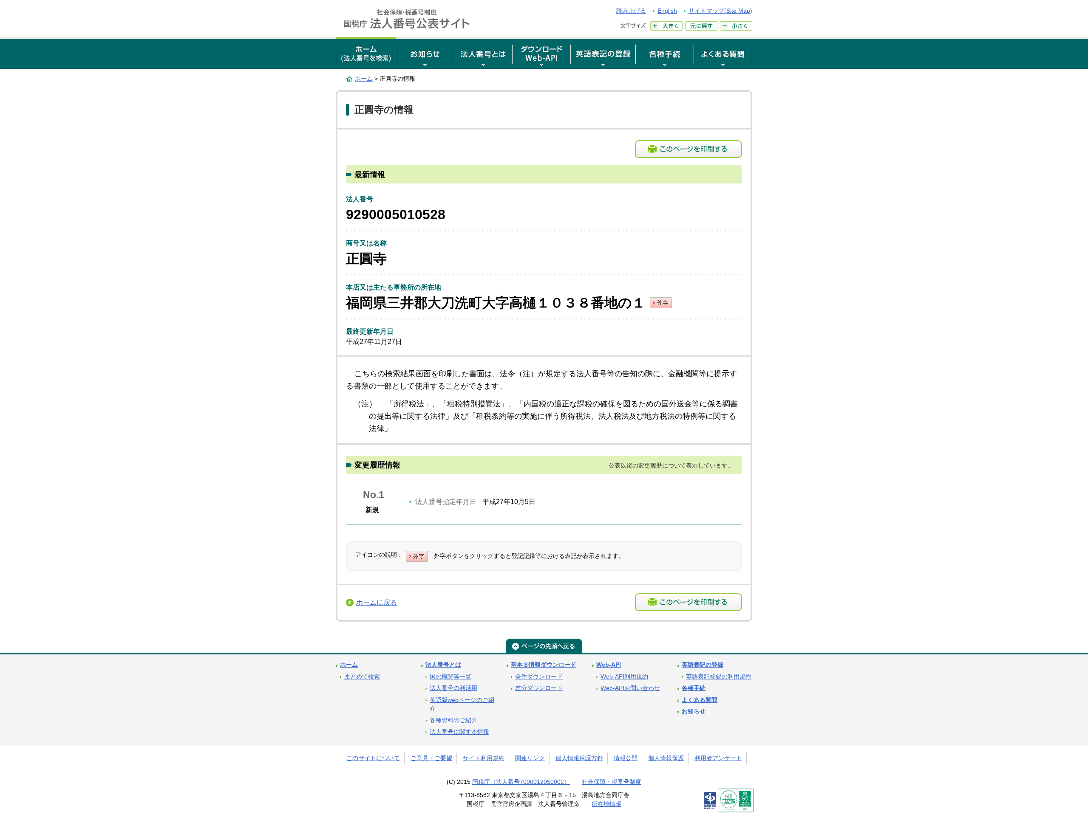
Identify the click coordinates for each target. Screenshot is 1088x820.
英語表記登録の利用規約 (718, 676)
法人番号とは (443, 665)
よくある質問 (699, 700)
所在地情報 (606, 804)
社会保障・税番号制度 (611, 782)
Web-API (608, 665)
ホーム (364, 78)
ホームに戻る (376, 602)
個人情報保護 (666, 758)
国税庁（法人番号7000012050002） (521, 782)
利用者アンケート (718, 758)
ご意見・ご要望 (431, 758)
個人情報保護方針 (579, 758)
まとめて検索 (362, 676)
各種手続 (694, 688)
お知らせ (694, 711)
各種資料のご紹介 (453, 720)
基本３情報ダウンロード (543, 665)
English (667, 10)
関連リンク (530, 758)
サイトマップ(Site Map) (720, 10)
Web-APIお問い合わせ (630, 688)
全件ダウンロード (539, 676)
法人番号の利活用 (453, 688)
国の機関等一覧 (450, 676)
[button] (425, 53)
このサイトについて (373, 758)
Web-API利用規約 (624, 676)
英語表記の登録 (702, 665)
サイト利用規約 (483, 758)
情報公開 (626, 758)
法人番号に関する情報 (459, 732)
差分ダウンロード (539, 688)
